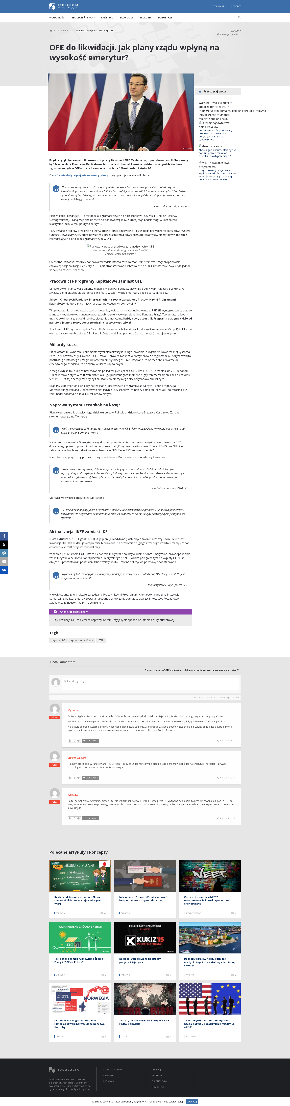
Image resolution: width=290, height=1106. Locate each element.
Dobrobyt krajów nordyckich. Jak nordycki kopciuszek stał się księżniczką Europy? (209, 962)
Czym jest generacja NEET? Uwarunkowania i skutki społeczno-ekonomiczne (206, 900)
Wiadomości (57, 17)
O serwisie (218, 6)
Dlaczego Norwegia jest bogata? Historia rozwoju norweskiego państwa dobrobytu (79, 1024)
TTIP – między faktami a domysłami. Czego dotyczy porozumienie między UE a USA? (209, 1024)
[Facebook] (4, 536)
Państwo (107, 17)
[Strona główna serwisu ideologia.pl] (64, 9)
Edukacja (157, 1069)
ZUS (100, 640)
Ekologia (146, 17)
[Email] (4, 561)
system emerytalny (82, 640)
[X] (4, 544)
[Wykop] (4, 553)
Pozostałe (165, 17)
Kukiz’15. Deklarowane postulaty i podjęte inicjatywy (140, 960)
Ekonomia (126, 17)
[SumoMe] (4, 570)
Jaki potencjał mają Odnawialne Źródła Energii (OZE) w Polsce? (78, 960)
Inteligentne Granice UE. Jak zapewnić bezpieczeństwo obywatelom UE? (143, 898)
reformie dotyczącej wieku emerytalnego (81, 175)
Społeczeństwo (82, 17)
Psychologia (159, 1081)
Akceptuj (192, 1101)
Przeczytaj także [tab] (214, 91)
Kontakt (236, 6)
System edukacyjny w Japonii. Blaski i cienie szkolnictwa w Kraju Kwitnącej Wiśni (77, 900)
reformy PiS (58, 640)
